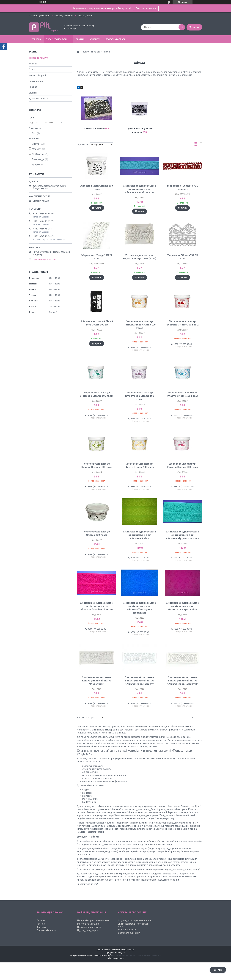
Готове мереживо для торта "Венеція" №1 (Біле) (139, 256)
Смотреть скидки (146, 8)
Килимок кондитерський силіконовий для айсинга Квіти (139, 535)
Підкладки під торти (87, 930)
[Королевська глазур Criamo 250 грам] (96, 511)
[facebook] (78, 88)
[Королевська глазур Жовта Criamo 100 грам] (139, 443)
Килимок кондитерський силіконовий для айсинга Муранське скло (182, 535)
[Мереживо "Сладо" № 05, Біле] (182, 235)
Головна (36, 39)
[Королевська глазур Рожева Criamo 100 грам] (182, 443)
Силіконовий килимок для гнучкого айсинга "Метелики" (96, 680)
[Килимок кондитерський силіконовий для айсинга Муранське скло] (182, 511)
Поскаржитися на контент (123, 955)
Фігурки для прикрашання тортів (134, 920)
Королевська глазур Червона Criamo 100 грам (182, 323)
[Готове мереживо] (96, 108)
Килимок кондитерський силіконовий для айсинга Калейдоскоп (139, 189)
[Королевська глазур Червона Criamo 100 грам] (182, 301)
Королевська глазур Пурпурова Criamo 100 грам (139, 396)
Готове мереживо (94, 128)
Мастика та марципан (88, 924)
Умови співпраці (37, 75)
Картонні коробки (127, 929)
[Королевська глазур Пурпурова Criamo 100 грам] (139, 372)
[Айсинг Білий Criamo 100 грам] (96, 165)
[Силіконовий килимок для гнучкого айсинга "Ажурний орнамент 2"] (182, 657)
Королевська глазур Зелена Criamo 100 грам (96, 465)
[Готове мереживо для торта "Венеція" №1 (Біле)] (139, 235)
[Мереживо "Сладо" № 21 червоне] (182, 165)
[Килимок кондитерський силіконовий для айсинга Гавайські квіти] (96, 583)
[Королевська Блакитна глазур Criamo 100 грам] (182, 372)
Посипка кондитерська (89, 927)
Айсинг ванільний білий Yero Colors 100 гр (96, 323)
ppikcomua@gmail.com (44, 259)
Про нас (80, 39)
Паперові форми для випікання (93, 920)
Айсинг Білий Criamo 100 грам (96, 187)
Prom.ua (130, 950)
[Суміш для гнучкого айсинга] (139, 108)
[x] (81, 88)
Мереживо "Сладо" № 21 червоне (182, 187)
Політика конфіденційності (149, 955)
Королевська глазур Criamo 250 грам (96, 533)
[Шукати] (182, 27)
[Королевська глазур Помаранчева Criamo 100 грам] (139, 301)
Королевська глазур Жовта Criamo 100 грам (139, 465)
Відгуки (33, 92)
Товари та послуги (56, 39)
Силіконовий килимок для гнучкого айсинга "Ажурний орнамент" (139, 680)
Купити (98, 208)
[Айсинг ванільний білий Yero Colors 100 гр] (96, 301)
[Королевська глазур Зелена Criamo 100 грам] (96, 443)
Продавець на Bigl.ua (115, 952)
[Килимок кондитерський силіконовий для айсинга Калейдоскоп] (139, 165)
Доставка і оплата (115, 39)
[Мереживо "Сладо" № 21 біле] (96, 235)
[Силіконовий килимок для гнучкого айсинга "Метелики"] (96, 657)
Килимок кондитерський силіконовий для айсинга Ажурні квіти (182, 606)
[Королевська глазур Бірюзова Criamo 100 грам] (96, 372)
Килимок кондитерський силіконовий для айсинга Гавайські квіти (96, 606)
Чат (220, 970)
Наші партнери (36, 81)
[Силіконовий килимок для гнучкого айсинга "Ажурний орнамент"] (139, 657)
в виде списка (200, 144)
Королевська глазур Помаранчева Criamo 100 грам (140, 324)
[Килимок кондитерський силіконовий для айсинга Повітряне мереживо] (139, 583)
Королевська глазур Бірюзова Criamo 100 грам (96, 394)
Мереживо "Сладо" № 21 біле (96, 256)
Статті (32, 69)
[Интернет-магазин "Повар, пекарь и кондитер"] (44, 31)
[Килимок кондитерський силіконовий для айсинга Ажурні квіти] (182, 583)
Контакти (95, 39)
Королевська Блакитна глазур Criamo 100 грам (182, 394)
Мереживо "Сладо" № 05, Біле (182, 256)
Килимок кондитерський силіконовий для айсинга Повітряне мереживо (139, 607)
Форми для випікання (129, 933)
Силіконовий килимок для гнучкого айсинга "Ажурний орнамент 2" (182, 680)
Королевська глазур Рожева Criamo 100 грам (182, 465)
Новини (33, 63)
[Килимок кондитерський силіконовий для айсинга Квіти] (139, 511)
